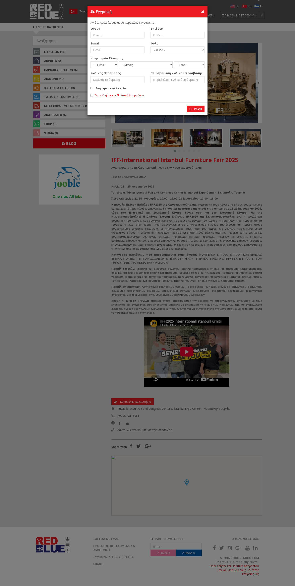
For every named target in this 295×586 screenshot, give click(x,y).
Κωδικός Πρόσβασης (106, 73)
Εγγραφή (195, 109)
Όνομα (95, 28)
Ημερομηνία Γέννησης (107, 58)
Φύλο (154, 43)
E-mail (95, 43)
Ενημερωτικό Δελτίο (109, 88)
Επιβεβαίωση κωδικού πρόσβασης (176, 73)
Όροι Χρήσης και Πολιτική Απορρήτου (119, 95)
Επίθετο (157, 28)
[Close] (202, 11)
